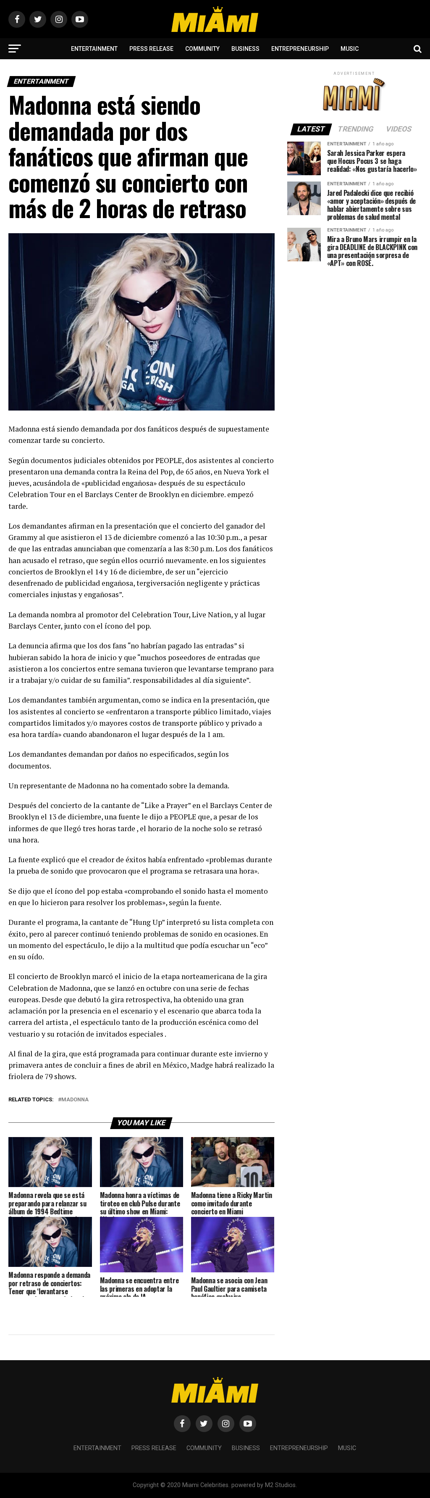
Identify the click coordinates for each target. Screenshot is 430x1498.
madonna (75, 1100)
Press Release (151, 48)
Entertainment (94, 48)
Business (245, 48)
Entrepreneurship (300, 48)
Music (350, 48)
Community (202, 48)
